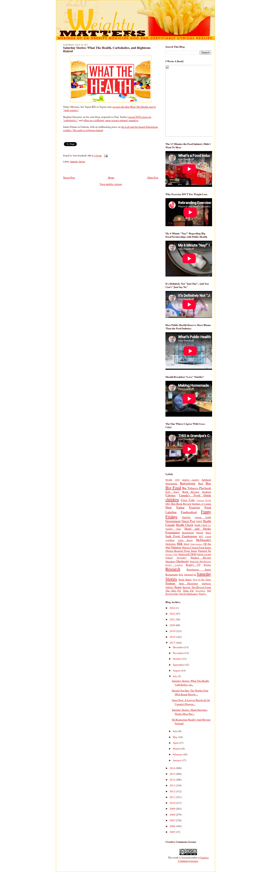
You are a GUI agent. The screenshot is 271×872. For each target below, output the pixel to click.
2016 (173, 768)
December (178, 647)
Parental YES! (171, 554)
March (176, 748)
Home (111, 177)
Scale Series (185, 579)
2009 (173, 808)
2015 (173, 774)
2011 (173, 797)
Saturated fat (190, 574)
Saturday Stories (77, 161)
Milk (180, 544)
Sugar (178, 587)
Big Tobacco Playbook (196, 488)
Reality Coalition (174, 565)
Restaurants (171, 574)
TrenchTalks (200, 590)
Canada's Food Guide (195, 495)
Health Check (184, 525)
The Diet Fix (173, 590)
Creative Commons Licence (193, 859)
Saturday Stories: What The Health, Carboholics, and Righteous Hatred (107, 49)
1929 (177, 479)
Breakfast (206, 491)
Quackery (170, 561)
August (177, 670)
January (177, 760)
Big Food (173, 487)
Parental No (204, 551)
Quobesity (182, 561)
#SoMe (168, 479)
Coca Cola (188, 500)
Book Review (190, 492)
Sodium (170, 583)
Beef (200, 483)
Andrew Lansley (190, 479)
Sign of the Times (202, 579)
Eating (180, 507)
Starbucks (206, 583)
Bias (208, 483)
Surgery (187, 587)
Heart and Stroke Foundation (188, 530)
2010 (173, 803)
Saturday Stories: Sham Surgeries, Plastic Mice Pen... (190, 712)
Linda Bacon (185, 540)
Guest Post (188, 521)
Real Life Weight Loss (200, 561)
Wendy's (203, 593)
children (172, 499)
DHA (167, 503)
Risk (181, 574)
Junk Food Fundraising (181, 536)
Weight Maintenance (188, 593)
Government (173, 521)
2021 (173, 619)
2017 (173, 642)
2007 (173, 820)
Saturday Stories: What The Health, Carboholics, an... (190, 683)
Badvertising (187, 483)
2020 (173, 625)
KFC (201, 536)
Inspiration (188, 532)
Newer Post (69, 177)
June (175, 731)
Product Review (201, 557)
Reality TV (193, 564)
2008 (173, 814)
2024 (173, 608)
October (177, 659)
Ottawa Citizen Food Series (196, 547)
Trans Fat (188, 590)
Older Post (152, 177)
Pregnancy (182, 557)
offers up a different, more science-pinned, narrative (110, 120)
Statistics (169, 587)
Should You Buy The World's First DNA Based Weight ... (190, 692)
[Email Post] (105, 155)
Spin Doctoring (188, 583)
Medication (170, 543)
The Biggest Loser (201, 587)
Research (172, 569)
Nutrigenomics (196, 544)
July (175, 676)
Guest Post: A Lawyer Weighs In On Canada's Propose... (191, 702)
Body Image (172, 491)
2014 (173, 779)
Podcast (169, 557)
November (179, 653)
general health (203, 517)
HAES (199, 521)
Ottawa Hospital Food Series (181, 551)
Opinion (176, 547)
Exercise (194, 507)
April (176, 743)
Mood (186, 543)
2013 (173, 785)
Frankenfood (189, 512)
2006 (173, 826)
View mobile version (111, 184)
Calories (170, 495)
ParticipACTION (187, 554)
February (178, 754)
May (175, 737)
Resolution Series (199, 569)
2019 (173, 631)
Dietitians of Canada (201, 503)
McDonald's (203, 540)
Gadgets (186, 517)
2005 (173, 832)
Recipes (207, 564)
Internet (199, 532)
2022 (173, 613)
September (179, 664)
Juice (208, 532)
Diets (168, 507)
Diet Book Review (181, 503)
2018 (173, 637)
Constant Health (203, 500)
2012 (173, 791)
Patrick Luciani (204, 554)
